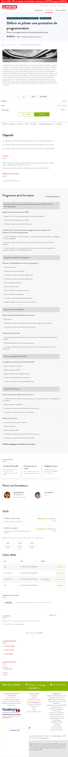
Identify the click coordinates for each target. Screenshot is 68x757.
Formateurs (20, 124)
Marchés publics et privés (56, 716)
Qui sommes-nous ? (11, 697)
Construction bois (56, 726)
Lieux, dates (33, 124)
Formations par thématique (34, 704)
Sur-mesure (43, 96)
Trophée (46, 736)
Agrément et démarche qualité (11, 699)
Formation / (41, 736)
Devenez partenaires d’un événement (11, 701)
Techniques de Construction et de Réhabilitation (22, 18)
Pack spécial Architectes (56, 730)
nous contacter (20, 624)
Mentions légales (57, 736)
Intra (33, 96)
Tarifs (26, 124)
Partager (59, 124)
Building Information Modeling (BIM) (56, 705)
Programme (12, 124)
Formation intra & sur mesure (34, 711)
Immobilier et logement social (56, 714)
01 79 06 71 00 (59, 685)
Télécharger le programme (46, 124)
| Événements (38, 10)
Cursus (34, 710)
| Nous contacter (60, 10)
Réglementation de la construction (57, 699)
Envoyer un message (36, 685)
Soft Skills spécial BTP (56, 722)
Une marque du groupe (36, 738)
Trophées (34, 697)
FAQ (51, 736)
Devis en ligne (26, 114)
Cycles (34, 708)
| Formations (49, 10)
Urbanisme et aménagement (56, 713)
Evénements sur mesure (34, 699)
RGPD (64, 736)
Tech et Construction (56, 728)
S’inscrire (42, 114)
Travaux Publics (57, 720)
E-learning (56, 724)
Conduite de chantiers (56, 707)
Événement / (35, 736)
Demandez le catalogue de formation (11, 703)
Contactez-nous (11, 705)
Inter (23, 96)
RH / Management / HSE (56, 718)
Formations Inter (34, 706)
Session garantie (45, 18)
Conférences (34, 696)
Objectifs (4, 124)
